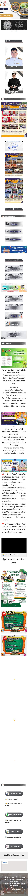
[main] (14, 388)
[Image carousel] (14, 25)
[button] (2, 2)
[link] (14, 547)
